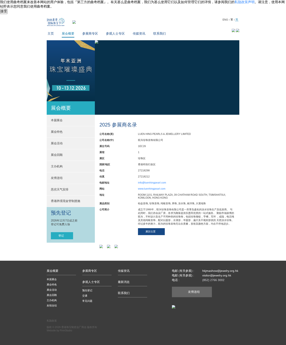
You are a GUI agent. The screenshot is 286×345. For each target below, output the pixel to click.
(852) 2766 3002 (213, 280)
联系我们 (159, 33)
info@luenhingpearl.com (152, 182)
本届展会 (52, 279)
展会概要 (68, 33)
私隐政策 (52, 320)
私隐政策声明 (244, 2)
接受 (3, 11)
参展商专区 (90, 33)
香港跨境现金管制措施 (65, 201)
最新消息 (124, 282)
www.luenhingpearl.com (151, 188)
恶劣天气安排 (59, 189)
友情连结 (57, 178)
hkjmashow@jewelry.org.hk (220, 270)
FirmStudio (66, 330)
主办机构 (57, 166)
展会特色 (52, 284)
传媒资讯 (139, 33)
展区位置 (151, 231)
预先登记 (87, 290)
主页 (51, 33)
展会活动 (52, 289)
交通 (84, 295)
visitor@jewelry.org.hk (216, 275)
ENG (225, 19)
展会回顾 (57, 154)
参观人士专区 (115, 33)
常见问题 (87, 300)
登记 (61, 235)
